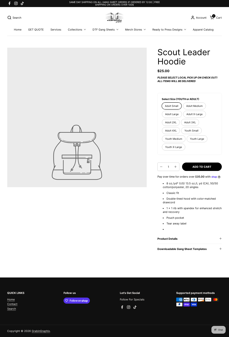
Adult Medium (194, 106)
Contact (12, 304)
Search (11, 308)
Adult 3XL (190, 122)
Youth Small (191, 130)
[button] (14, 17)
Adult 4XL (171, 130)
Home (11, 299)
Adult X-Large (194, 114)
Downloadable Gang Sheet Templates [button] (182, 249)
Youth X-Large (173, 147)
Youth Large (197, 138)
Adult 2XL (171, 122)
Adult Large (172, 114)
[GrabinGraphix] (114, 17)
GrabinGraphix (41, 331)
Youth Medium (173, 138)
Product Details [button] (167, 238)
